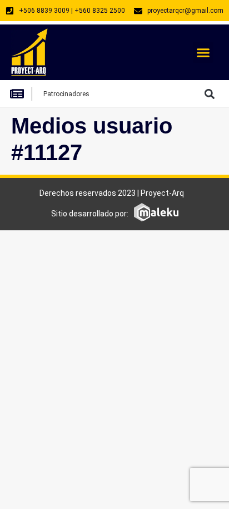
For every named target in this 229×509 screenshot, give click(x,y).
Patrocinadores (66, 94)
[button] (203, 52)
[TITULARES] (20, 94)
